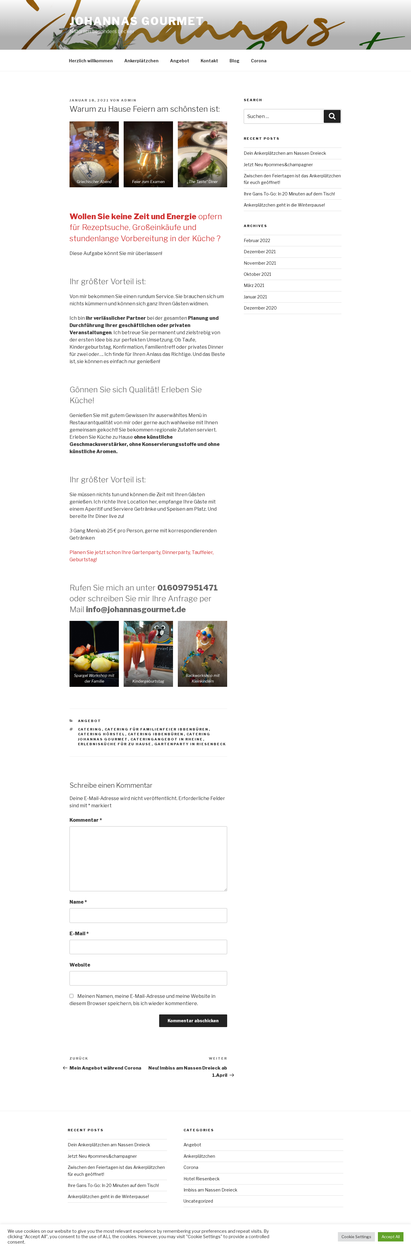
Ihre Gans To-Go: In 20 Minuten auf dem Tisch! (289, 193)
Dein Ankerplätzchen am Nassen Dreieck (285, 153)
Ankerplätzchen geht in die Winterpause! (284, 204)
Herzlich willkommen (91, 60)
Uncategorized (198, 1201)
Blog (234, 60)
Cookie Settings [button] (356, 1236)
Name (78, 902)
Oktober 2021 (257, 274)
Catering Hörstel (101, 734)
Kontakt (209, 60)
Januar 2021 (255, 296)
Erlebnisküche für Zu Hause (115, 744)
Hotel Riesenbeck (202, 1178)
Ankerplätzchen (141, 60)
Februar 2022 (257, 240)
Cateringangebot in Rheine (167, 739)
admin (129, 100)
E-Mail (79, 933)
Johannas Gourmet (137, 21)
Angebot (179, 60)
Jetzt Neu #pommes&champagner (278, 164)
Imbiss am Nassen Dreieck (210, 1189)
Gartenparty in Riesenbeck (190, 744)
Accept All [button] (391, 1236)
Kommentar (86, 820)
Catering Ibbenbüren (156, 734)
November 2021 (260, 263)
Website (80, 965)
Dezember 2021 (260, 251)
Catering (90, 729)
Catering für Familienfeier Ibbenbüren (157, 729)
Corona (259, 60)
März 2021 (254, 285)
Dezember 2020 (260, 307)
